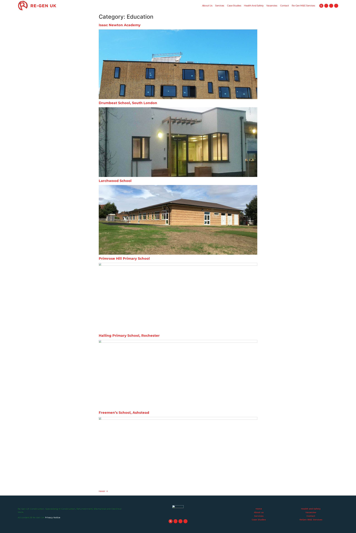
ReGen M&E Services (310, 519)
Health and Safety (254, 5)
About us (207, 5)
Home (258, 508)
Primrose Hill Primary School (124, 258)
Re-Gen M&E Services (303, 5)
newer (103, 491)
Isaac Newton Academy (119, 25)
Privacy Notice (52, 517)
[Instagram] (326, 6)
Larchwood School (115, 181)
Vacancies (271, 5)
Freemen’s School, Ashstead (124, 413)
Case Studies (234, 5)
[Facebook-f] (331, 6)
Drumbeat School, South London (128, 103)
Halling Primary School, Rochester (129, 336)
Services (219, 5)
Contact (284, 5)
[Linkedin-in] (336, 6)
